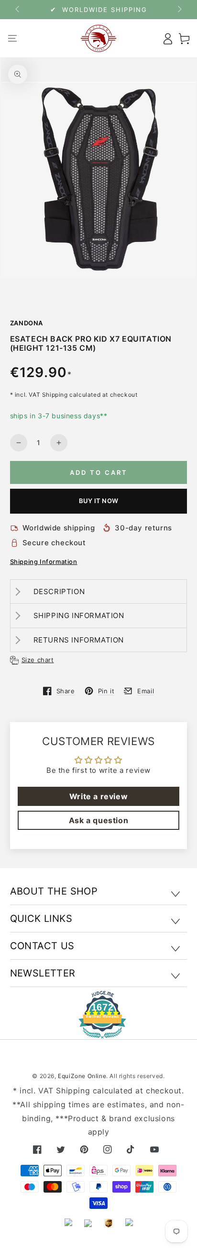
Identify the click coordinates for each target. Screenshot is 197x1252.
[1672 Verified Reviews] (98, 1032)
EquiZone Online (82, 1076)
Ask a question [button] (98, 820)
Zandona (27, 323)
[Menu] (12, 38)
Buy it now (98, 501)
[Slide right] (179, 9)
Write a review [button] (98, 796)
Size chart (38, 660)
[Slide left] (18, 9)
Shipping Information (43, 561)
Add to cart (99, 472)
